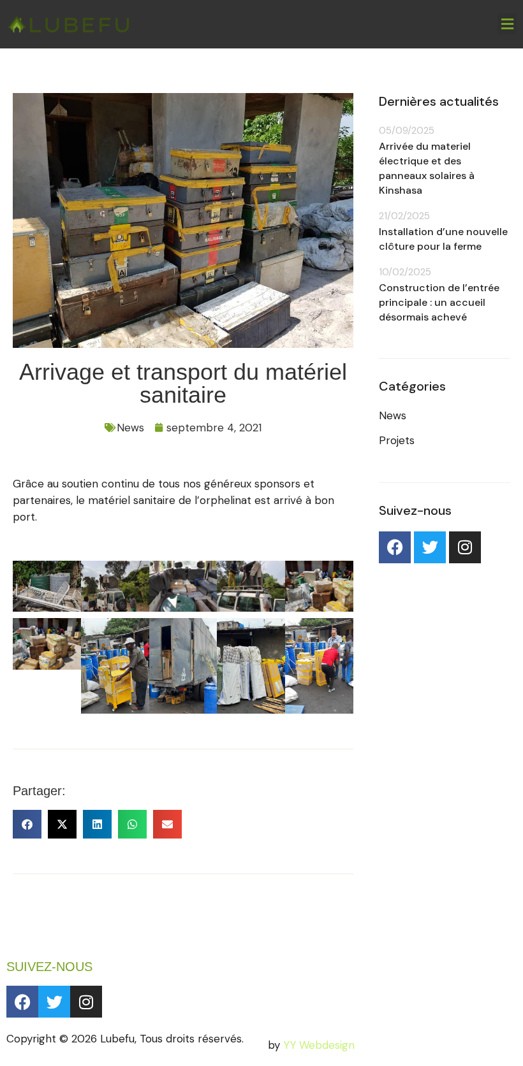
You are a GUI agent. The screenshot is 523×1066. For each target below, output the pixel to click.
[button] (507, 23)
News (130, 428)
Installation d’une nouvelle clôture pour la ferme (443, 239)
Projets (397, 440)
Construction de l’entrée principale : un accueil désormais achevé (439, 302)
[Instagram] (465, 547)
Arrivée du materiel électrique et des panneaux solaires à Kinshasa (427, 168)
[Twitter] (430, 547)
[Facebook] (395, 547)
